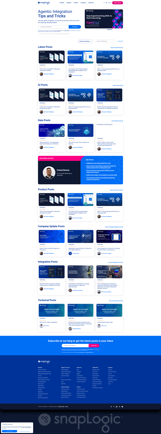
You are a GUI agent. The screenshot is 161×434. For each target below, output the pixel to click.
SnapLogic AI (41, 383)
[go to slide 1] (98, 29)
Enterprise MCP (41, 387)
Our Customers (111, 375)
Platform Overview (42, 369)
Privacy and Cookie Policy (26, 427)
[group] (104, 18)
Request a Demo (96, 369)
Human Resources (65, 375)
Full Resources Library (82, 379)
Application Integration (43, 377)
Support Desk (97, 373)
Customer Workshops (97, 381)
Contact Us (110, 381)
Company (110, 367)
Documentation (98, 375)
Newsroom (110, 377)
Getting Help (95, 367)
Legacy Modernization (66, 371)
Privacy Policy (58, 33)
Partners (79, 387)
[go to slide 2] (103, 29)
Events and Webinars (81, 377)
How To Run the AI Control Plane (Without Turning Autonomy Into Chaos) (100, 171)
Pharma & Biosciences (66, 393)
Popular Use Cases (65, 367)
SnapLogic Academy (97, 383)
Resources (79, 367)
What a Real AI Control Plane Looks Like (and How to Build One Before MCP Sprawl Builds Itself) (101, 166)
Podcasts (79, 371)
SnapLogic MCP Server (43, 393)
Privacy (61, 30)
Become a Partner (81, 393)
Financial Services (65, 389)
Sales (62, 381)
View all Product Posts (115, 190)
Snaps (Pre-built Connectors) (44, 371)
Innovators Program (112, 379)
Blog (78, 369)
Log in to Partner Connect (82, 391)
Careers (109, 373)
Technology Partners (81, 397)
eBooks (78, 373)
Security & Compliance (43, 397)
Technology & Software (66, 395)
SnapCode (40, 391)
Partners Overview (81, 389)
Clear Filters (120, 41)
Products (40, 367)
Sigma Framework (96, 379)
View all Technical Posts (115, 300)
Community (97, 377)
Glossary (94, 385)
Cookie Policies (66, 30)
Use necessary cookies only (25, 431)
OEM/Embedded (64, 369)
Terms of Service (65, 33)
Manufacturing (64, 391)
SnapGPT (40, 389)
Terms (59, 30)
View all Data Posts (116, 121)
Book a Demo (117, 2)
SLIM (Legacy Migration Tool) (44, 373)
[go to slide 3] (109, 29)
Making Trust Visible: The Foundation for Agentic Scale (101, 175)
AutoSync (40, 395)
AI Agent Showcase (81, 381)
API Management (42, 381)
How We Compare (112, 371)
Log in (109, 383)
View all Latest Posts (116, 47)
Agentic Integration (65, 373)
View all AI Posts (117, 85)
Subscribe (75, 26)
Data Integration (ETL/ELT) (44, 379)
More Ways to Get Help (97, 387)
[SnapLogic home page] (44, 362)
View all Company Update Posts (113, 227)
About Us (110, 369)
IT (61, 377)
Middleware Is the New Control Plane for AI (98, 163)
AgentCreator (41, 385)
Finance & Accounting (66, 379)
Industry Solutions (65, 387)
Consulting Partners (81, 395)
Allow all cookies (9, 431)
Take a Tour (95, 371)
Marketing (63, 383)
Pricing (39, 375)
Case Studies (80, 375)
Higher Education (65, 397)
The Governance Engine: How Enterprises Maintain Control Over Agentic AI (100, 178)
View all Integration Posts (114, 262)
